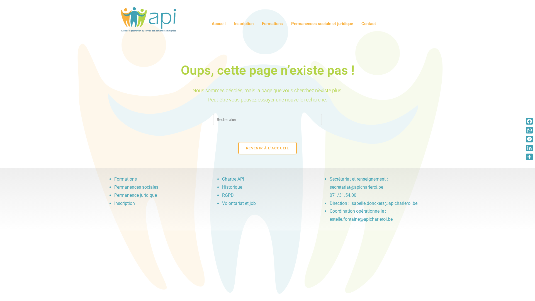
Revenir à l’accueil (267, 148)
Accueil (219, 23)
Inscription (244, 23)
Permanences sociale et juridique (322, 23)
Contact (368, 23)
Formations (272, 23)
